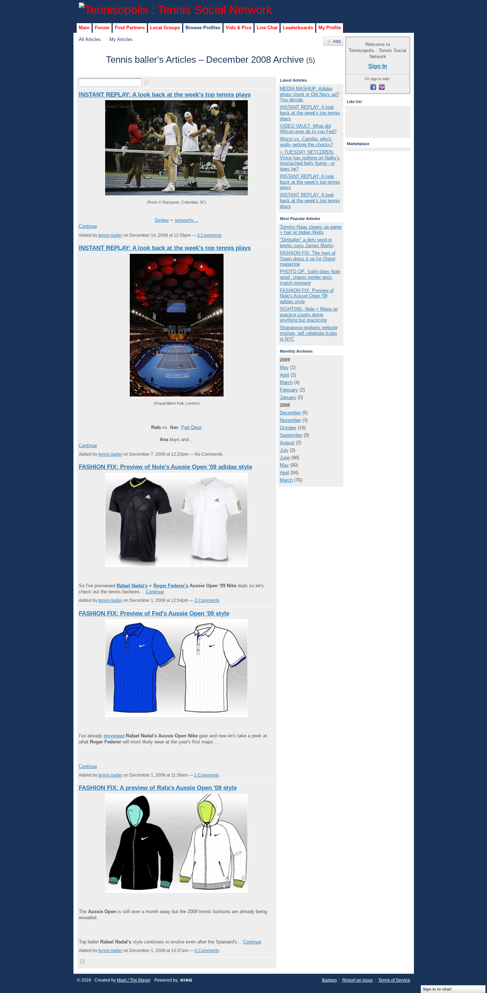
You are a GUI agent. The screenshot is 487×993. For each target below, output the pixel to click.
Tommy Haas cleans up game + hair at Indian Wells (311, 229)
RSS (83, 962)
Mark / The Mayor (133, 980)
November (290, 420)
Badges (329, 980)
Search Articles (147, 83)
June (285, 457)
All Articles (90, 39)
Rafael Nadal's (132, 585)
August (287, 442)
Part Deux (191, 427)
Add (337, 41)
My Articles (121, 39)
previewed (114, 735)
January (288, 397)
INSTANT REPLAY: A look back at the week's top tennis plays (165, 94)
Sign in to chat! (437, 989)
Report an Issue (357, 980)
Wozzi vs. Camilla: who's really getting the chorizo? (306, 141)
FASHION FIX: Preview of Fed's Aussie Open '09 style (154, 613)
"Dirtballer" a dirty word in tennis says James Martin (306, 242)
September (291, 435)
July (284, 450)
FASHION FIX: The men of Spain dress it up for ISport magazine (307, 258)
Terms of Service (394, 980)
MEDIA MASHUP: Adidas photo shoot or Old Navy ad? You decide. (309, 94)
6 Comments (207, 950)
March (286, 382)
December (290, 412)
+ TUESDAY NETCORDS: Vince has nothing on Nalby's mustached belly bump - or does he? (310, 160)
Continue (88, 226)
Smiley (162, 220)
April (284, 375)
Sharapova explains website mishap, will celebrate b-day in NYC (309, 333)
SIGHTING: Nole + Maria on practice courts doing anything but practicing (309, 314)
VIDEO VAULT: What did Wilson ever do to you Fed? (308, 128)
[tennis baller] (90, 72)
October (288, 427)
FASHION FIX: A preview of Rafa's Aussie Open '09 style (158, 787)
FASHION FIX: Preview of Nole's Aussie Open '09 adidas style (165, 466)
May (284, 367)
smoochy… (186, 220)
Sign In (377, 66)
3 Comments (209, 235)
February (289, 390)
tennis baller (110, 235)
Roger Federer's (170, 585)
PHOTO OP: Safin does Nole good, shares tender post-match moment (310, 277)
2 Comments (207, 600)
